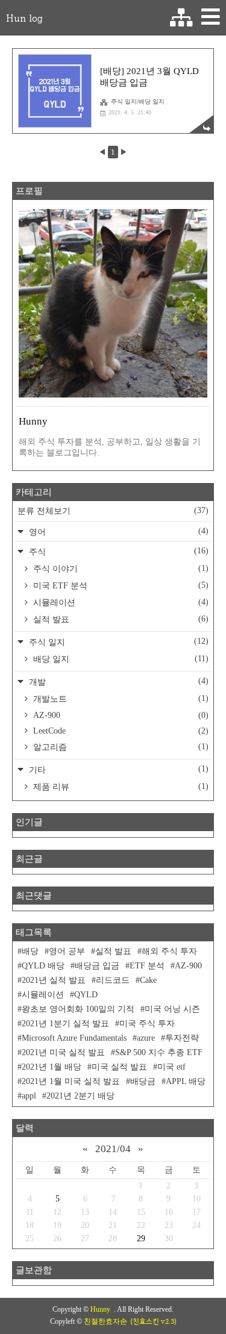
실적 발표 (120, 619)
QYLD (86, 994)
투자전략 (182, 1038)
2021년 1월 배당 (51, 1066)
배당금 (142, 1081)
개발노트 (120, 698)
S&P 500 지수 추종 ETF (158, 1052)
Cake (148, 980)
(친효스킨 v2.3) (153, 1321)
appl (29, 1095)
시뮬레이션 (120, 602)
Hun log (24, 18)
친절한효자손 (105, 1321)
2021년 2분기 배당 (80, 1095)
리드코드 (113, 980)
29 (141, 1238)
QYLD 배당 (43, 965)
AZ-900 (120, 715)
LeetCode (120, 730)
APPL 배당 (186, 1081)
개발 (118, 681)
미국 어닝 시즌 (172, 1009)
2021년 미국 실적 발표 (63, 1052)
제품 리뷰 (120, 786)
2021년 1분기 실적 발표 (65, 1023)
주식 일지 (118, 642)
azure (146, 1038)
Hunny (102, 1309)
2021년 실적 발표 (54, 980)
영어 (118, 531)
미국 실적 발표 (119, 1066)
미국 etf (171, 1066)
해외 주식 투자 (169, 951)
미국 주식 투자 (147, 1023)
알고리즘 (120, 747)
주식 (118, 551)
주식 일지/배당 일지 (138, 101)
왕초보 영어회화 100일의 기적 (78, 1009)
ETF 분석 (147, 965)
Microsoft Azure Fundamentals (74, 1038)
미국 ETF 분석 (120, 585)
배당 (30, 951)
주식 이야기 (120, 568)
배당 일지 (120, 659)
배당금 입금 (97, 965)
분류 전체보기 (113, 511)
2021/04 (113, 1149)
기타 (118, 769)
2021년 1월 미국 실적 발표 (71, 1081)
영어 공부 (67, 951)
